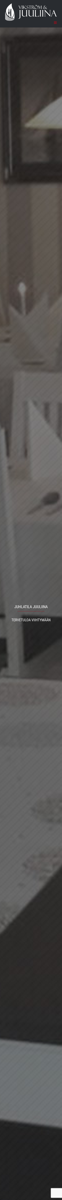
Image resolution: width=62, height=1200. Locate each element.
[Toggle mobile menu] (55, 22)
